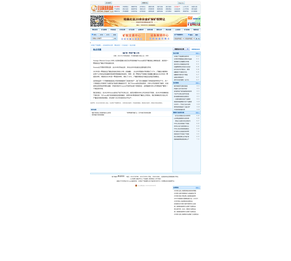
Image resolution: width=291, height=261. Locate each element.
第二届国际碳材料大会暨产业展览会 (185, 206)
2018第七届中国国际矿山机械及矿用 (185, 193)
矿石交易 (131, 29)
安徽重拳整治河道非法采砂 (182, 67)
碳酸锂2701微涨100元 (180, 72)
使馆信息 (151, 11)
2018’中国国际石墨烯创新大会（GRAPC (186, 198)
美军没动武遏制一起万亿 (181, 80)
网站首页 (95, 29)
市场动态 (113, 29)
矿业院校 (194, 11)
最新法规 (151, 7)
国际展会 (168, 9)
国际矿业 (117, 11)
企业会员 (177, 9)
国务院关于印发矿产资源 (181, 134)
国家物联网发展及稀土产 (181, 139)
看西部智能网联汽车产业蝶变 (183, 102)
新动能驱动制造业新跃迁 (181, 96)
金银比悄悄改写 (179, 77)
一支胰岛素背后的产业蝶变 (182, 99)
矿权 (101, 35)
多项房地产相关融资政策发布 (183, 91)
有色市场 (134, 11)
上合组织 (177, 29)
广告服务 (146, 179)
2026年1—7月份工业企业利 (182, 104)
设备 (114, 35)
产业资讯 (117, 9)
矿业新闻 (104, 29)
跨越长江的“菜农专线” (180, 88)
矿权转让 (143, 7)
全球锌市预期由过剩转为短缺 (183, 59)
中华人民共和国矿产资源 (181, 123)
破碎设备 (160, 11)
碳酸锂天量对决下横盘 (181, 74)
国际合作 (159, 29)
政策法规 (150, 29)
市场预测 (125, 11)
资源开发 (186, 11)
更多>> (198, 53)
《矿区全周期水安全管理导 (182, 116)
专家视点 (125, 7)
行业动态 (125, 45)
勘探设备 (160, 9)
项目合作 (143, 9)
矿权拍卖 (143, 11)
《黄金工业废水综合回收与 (182, 121)
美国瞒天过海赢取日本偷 (181, 61)
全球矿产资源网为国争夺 (181, 56)
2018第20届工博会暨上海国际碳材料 (185, 196)
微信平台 (139, 179)
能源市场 (134, 9)
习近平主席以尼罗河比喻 (181, 94)
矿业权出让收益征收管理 (181, 131)
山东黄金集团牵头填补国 (181, 118)
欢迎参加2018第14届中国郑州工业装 (185, 204)
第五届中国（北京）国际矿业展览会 (185, 209)
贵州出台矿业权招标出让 (181, 126)
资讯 (95, 35)
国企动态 (125, 9)
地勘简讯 (177, 11)
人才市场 (186, 9)
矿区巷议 (168, 11)
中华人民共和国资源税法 (181, 129)
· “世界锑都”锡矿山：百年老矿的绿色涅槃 (138, 113)
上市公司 (186, 7)
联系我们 (152, 179)
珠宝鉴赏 (194, 9)
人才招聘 (132, 179)
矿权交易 (122, 29)
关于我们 (158, 179)
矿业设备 (187, 29)
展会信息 (168, 29)
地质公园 (194, 7)
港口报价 (168, 7)
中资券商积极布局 (179, 109)
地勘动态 (196, 29)
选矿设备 (160, 7)
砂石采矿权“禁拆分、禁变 (182, 69)
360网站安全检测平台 (167, 181)
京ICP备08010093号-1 (154, 181)
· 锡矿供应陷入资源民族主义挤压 (101, 113)
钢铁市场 (134, 7)
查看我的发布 (196, 49)
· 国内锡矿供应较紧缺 (97, 115)
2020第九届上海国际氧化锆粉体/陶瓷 (185, 191)
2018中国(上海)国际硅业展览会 (183, 201)
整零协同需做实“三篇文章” (182, 107)
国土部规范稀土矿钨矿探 (181, 136)
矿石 (108, 35)
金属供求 (141, 29)
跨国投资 (151, 9)
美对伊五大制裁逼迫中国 (181, 64)
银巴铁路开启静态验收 (181, 86)
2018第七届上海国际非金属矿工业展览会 (186, 214)
